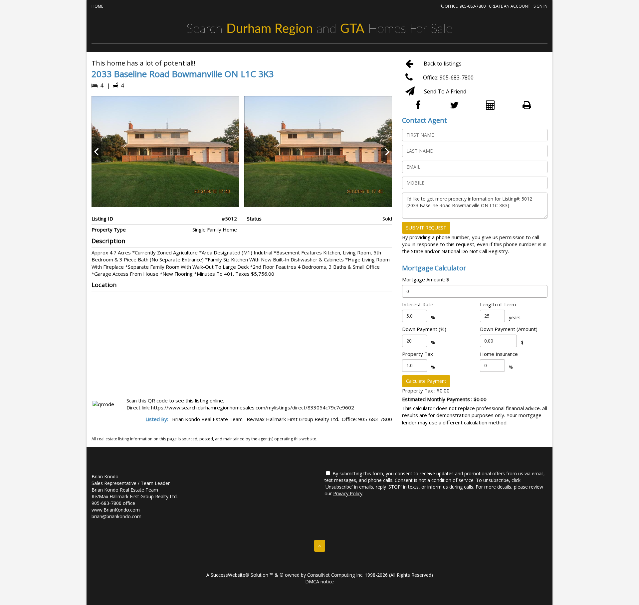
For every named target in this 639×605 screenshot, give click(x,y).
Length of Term (498, 304)
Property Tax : (426, 390)
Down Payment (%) (424, 329)
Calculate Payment (426, 381)
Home (97, 6)
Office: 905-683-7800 (465, 6)
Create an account (509, 6)
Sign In (540, 6)
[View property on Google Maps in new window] (240, 343)
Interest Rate (417, 304)
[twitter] (456, 105)
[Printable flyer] (529, 105)
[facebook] (420, 105)
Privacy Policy (347, 493)
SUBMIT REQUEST (426, 228)
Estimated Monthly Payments (444, 399)
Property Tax (417, 354)
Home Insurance (499, 354)
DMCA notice (319, 581)
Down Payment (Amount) (508, 329)
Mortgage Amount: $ (425, 279)
